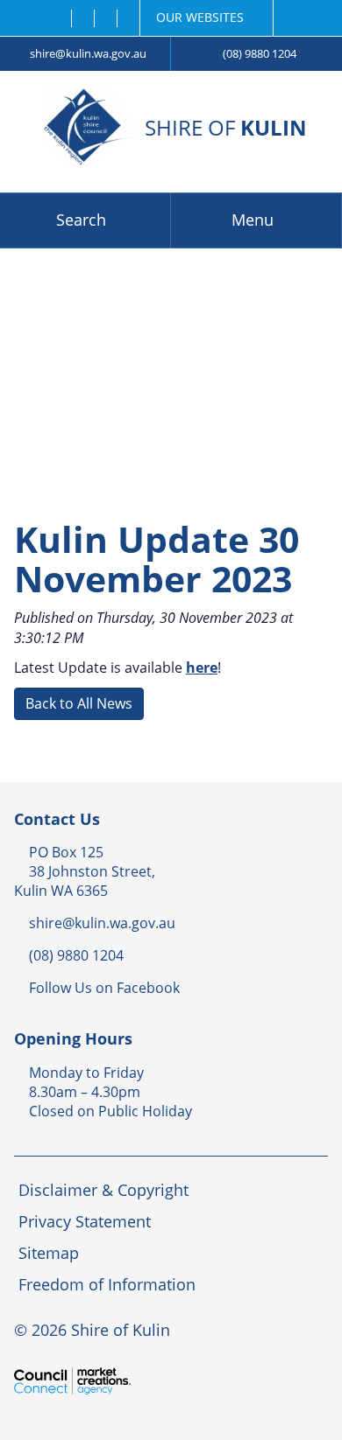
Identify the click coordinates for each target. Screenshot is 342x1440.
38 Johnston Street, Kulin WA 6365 (84, 881)
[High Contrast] (82, 18)
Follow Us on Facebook (104, 987)
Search (81, 219)
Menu (253, 219)
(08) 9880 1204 (259, 53)
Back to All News (78, 703)
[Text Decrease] (105, 18)
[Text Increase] (128, 18)
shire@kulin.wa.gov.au (88, 53)
